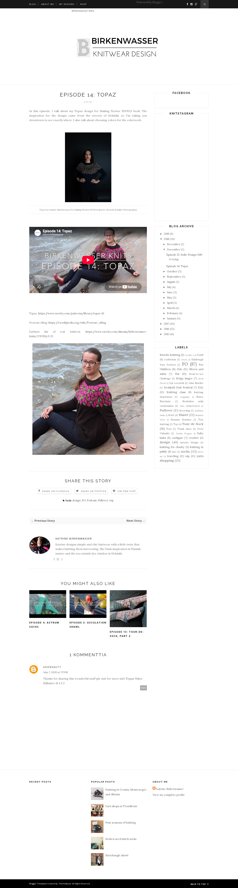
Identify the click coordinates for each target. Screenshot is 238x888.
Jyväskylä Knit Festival (178, 387)
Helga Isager (184, 378)
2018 (166, 239)
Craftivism (170, 359)
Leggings (185, 397)
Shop (83, 4)
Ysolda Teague (184, 433)
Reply (143, 688)
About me (47, 4)
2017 (166, 323)
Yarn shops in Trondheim (121, 806)
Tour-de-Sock (192, 424)
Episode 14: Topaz (177, 266)
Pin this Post (127, 491)
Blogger (157, 2)
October (172, 271)
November (173, 249)
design (76, 500)
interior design (189, 442)
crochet (194, 437)
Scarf (171, 415)
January (171, 318)
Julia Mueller (196, 383)
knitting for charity (172, 447)
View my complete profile (169, 795)
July (169, 287)
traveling (172, 456)
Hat (177, 374)
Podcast (92, 500)
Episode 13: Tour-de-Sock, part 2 (127, 634)
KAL (200, 387)
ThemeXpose (65, 883)
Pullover (103, 500)
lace (174, 451)
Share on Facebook (55, 491)
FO (84, 500)
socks (185, 451)
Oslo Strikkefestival (190, 406)
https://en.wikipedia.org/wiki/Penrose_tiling (77, 322)
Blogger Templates (38, 883)
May (169, 297)
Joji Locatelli (176, 383)
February (172, 313)
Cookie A (189, 355)
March (171, 308)
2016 (166, 329)
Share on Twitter (93, 491)
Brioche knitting (170, 355)
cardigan (177, 437)
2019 (166, 233)
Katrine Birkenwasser (73, 538)
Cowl (200, 355)
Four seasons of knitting (120, 822)
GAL (179, 369)
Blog (32, 4)
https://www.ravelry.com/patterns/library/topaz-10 (71, 313)
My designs (66, 4)
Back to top (198, 884)
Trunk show (184, 428)
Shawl (183, 415)
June (170, 292)
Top (175, 424)
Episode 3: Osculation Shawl (88, 625)
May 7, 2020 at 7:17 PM (55, 672)
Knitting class (176, 392)
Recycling (184, 410)
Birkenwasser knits (83, 10)
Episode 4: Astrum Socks (44, 625)
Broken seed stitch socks (120, 839)
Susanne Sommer (181, 419)
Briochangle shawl (116, 855)
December (173, 244)
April (170, 302)
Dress (184, 359)
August (171, 282)
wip (111, 500)
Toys (169, 428)
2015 (166, 334)
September (174, 276)
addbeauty (52, 667)
